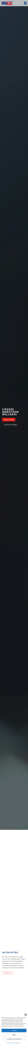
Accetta (14, 1030)
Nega (14, 1034)
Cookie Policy (10, 1042)
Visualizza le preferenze (14, 1039)
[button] (25, 1014)
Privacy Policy (17, 1042)
